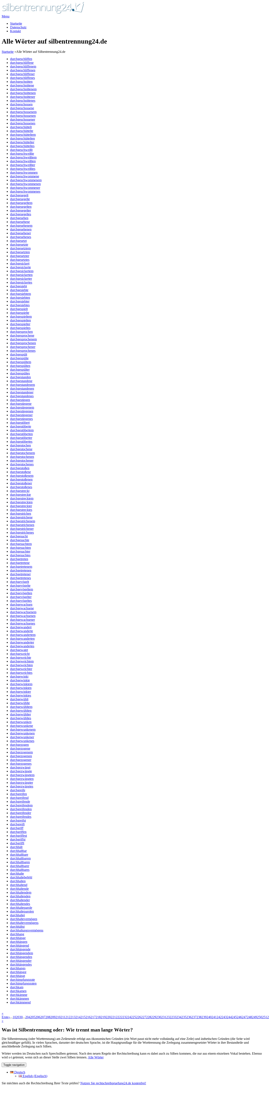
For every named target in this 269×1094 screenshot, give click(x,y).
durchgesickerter (21, 278)
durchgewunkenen (22, 733)
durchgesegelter (20, 210)
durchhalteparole (21, 907)
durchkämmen (19, 998)
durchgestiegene (21, 403)
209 (52, 1017)
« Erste (5, 1015)
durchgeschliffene (22, 62)
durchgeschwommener (25, 187)
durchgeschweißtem (23, 157)
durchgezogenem (21, 752)
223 (123, 1017)
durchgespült (18, 354)
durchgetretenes (20, 578)
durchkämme (18, 995)
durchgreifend (19, 798)
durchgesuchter (20, 551)
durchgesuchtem (21, 544)
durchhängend (19, 945)
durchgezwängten (22, 779)
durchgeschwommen (24, 172)
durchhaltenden (20, 896)
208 (47, 1017)
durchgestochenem (22, 453)
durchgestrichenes (22, 532)
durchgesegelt (19, 195)
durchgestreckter (21, 506)
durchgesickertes (21, 282)
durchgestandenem (22, 384)
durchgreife (17, 790)
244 (229, 1017)
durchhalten (18, 881)
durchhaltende (19, 888)
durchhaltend (18, 885)
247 (244, 1017)
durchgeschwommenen (25, 184)
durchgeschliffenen (22, 70)
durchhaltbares (19, 869)
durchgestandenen (22, 388)
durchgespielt (19, 309)
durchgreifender (20, 813)
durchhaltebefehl (21, 877)
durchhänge (18, 938)
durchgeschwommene (24, 176)
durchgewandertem (23, 635)
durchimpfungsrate (22, 979)
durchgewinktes (20, 695)
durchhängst (18, 972)
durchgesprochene (22, 335)
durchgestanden (20, 377)
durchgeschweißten (23, 161)
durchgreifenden (21, 809)
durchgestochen (20, 445)
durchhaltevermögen (23, 919)
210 (58, 1017)
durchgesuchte (19, 540)
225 (133, 1017)
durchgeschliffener (22, 74)
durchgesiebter (19, 301)
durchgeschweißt (21, 150)
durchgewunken (21, 722)
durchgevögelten (21, 593)
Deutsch (19, 1072)
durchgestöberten (21, 434)
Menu (5, 16)
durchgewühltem (21, 707)
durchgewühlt (19, 699)
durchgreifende (20, 801)
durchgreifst (18, 820)
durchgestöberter (21, 438)
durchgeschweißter (22, 165)
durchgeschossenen (23, 115)
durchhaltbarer (19, 866)
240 (209, 1017)
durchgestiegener (21, 415)
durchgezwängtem (22, 775)
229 (153, 1017)
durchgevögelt (19, 582)
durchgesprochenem (23, 339)
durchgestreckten (21, 502)
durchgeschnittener (22, 97)
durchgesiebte (19, 290)
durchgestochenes (22, 464)
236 (188, 1017)
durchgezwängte (21, 771)
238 (199, 1017)
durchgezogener (20, 760)
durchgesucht (19, 536)
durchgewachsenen (23, 616)
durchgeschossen (21, 104)
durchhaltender (20, 900)
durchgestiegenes (21, 419)
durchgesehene (20, 222)
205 (32, 1017)
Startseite (16, 23)
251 (264, 1017)
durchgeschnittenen (23, 93)
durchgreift (17, 824)
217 (93, 1017)
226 (138, 1017)
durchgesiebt (18, 286)
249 (254, 1017)
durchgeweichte (20, 657)
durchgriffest (18, 835)
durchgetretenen (20, 570)
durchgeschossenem (23, 112)
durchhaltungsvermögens (26, 930)
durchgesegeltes (20, 214)
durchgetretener (20, 574)
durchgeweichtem (22, 661)
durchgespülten (20, 366)
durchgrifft (17, 843)
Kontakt (15, 31)
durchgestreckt (19, 491)
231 (163, 1017)
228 (148, 1017)
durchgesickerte (20, 267)
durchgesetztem (20, 248)
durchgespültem (20, 362)
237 (193, 1017)
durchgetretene (20, 563)
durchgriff (16, 828)
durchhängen (18, 941)
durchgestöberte (20, 426)
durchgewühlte (20, 703)
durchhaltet (17, 915)
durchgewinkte (20, 680)
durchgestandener (21, 392)
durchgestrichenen (22, 525)
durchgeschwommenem (26, 180)
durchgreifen (18, 794)
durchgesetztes (19, 259)
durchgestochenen (22, 456)
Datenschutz (18, 27)
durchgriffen (18, 832)
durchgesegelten (21, 206)
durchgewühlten (21, 710)
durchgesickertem (21, 271)
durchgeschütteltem (23, 134)
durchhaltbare (19, 854)
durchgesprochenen (23, 343)
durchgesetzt (18, 241)
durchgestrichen (20, 513)
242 (219, 1017)
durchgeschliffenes (22, 78)
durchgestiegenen (21, 411)
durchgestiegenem (22, 407)
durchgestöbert (20, 422)
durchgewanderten (22, 638)
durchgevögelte (20, 585)
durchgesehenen (21, 229)
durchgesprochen (21, 331)
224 (128, 1017)
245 (234, 1017)
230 (158, 1017)
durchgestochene (21, 449)
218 (98, 1017)
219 (103, 1017)
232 (168, 1017)
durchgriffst (17, 839)
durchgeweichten (21, 665)
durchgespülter (20, 369)
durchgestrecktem (21, 498)
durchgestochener (21, 460)
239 (204, 1017)
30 (21, 1017)
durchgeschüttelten (22, 138)
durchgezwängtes (21, 786)
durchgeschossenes (22, 123)
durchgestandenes (22, 396)
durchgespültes (20, 373)
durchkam (16, 987)
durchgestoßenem (21, 475)
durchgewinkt (19, 676)
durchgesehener (20, 233)
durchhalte (17, 873)
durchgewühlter (20, 714)
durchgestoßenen (21, 479)
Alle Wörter (96, 1057)
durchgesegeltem (21, 203)
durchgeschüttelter (22, 142)
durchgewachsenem (23, 612)
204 (27, 1017)
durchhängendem (21, 953)
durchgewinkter (20, 691)
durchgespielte (19, 312)
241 (214, 1017)
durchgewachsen (21, 604)
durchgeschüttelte (21, 131)
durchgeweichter (21, 669)
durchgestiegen (20, 400)
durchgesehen (19, 218)
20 (17, 1017)
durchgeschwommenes (25, 191)
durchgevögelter (21, 597)
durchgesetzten (20, 252)
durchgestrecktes (21, 510)
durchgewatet (19, 650)
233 (173, 1017)
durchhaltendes (20, 904)
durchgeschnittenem (23, 89)
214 (77, 1017)
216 (88, 1017)
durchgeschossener (22, 119)
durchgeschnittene (22, 85)
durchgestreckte (20, 494)
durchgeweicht (20, 654)
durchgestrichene (21, 517)
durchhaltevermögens (24, 923)
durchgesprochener (22, 347)
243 (224, 1017)
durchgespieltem (21, 316)
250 (259, 1017)
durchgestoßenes (21, 487)
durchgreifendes (20, 816)
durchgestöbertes (21, 441)
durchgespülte (19, 358)
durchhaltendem (20, 892)
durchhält (16, 847)
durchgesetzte (19, 244)
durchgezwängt (20, 767)
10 (14, 1017)
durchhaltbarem (20, 858)
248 (249, 1017)
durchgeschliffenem (23, 66)
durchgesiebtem (20, 294)
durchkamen (18, 991)
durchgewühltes (20, 718)
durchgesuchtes (20, 555)
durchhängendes (21, 964)
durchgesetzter (19, 256)
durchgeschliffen (21, 59)
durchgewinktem (21, 684)
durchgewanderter (22, 642)
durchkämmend (20, 1002)
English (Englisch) (34, 1076)
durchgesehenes (20, 237)
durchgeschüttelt (21, 127)
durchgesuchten (20, 547)
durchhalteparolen (22, 911)
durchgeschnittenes (22, 100)
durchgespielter (20, 324)
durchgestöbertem (22, 430)
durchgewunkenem (23, 729)
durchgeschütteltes (22, 146)
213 (72, 1017)
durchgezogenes (21, 763)
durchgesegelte (20, 199)
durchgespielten (20, 320)
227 (143, 1017)
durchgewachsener (22, 619)
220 (108, 1017)
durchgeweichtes (21, 672)
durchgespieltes (20, 328)
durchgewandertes (22, 646)
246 (239, 1017)
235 (183, 1017)
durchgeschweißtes (22, 169)
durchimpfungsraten (23, 983)
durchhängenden (21, 957)
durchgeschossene (22, 108)
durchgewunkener (22, 737)
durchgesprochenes (23, 350)
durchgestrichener (22, 528)
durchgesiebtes (20, 305)
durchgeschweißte (22, 153)
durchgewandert (21, 627)
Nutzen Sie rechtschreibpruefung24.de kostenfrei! (113, 1083)
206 (37, 1017)
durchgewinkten (21, 688)
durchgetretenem (21, 566)
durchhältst (17, 926)
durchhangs (17, 968)
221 (113, 1017)
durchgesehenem (21, 225)
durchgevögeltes (21, 600)
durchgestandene (21, 381)
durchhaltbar (18, 851)
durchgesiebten (20, 297)
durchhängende (20, 949)
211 (63, 1017)
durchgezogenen (21, 756)
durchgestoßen (19, 468)
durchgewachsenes (22, 623)
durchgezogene (20, 748)
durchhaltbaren (20, 862)
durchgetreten (19, 559)
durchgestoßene (20, 472)
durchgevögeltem (21, 589)
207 (42, 1017)
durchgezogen (19, 744)
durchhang (17, 934)
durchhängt (17, 976)
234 (178, 1017)
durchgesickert (19, 263)
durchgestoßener (21, 483)
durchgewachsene (22, 608)
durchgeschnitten (21, 81)
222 (118, 1017)
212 (67, 1017)
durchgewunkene (21, 726)
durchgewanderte (21, 631)
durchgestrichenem (22, 521)
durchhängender (21, 960)
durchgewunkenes (22, 741)
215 (83, 1017)
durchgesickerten (21, 275)
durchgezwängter (21, 782)
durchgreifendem (21, 805)
